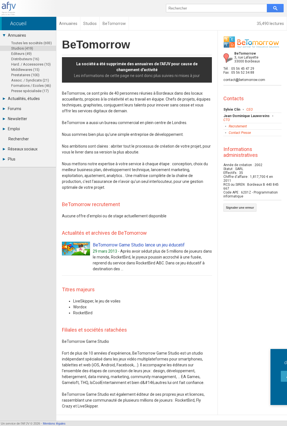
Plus (11, 159)
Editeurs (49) (21, 54)
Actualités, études (24, 98)
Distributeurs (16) (25, 59)
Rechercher (18, 139)
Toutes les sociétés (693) (31, 43)
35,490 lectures (270, 23)
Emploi (14, 129)
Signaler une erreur (240, 207)
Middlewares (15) (25, 69)
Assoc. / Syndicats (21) (30, 80)
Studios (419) (22, 48)
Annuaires (17, 35)
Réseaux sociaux (23, 149)
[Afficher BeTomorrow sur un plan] (228, 58)
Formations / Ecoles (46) (31, 85)
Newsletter (17, 119)
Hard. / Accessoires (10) (31, 64)
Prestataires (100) (25, 75)
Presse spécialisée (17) (30, 91)
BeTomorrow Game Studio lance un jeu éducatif (139, 245)
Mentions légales (54, 423)
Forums (14, 108)
